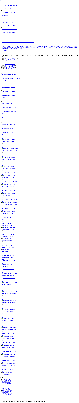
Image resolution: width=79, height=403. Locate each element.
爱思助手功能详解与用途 (6, 392)
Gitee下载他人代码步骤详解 (6, 383)
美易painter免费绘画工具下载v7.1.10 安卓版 (9, 45)
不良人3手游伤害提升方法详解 (10, 64)
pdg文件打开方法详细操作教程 (10, 59)
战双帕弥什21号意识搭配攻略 (10, 67)
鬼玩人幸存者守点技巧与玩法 (10, 65)
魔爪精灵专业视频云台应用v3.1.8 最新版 (15, 48)
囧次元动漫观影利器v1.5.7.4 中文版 (72, 45)
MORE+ (4, 377)
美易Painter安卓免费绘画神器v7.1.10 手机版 (9, 46)
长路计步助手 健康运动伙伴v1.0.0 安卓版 (69, 46)
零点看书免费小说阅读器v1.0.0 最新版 (27, 47)
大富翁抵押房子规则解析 (9, 66)
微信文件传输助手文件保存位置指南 (8, 398)
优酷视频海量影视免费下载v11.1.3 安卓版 (64, 47)
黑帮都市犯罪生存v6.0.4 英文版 (29, 42)
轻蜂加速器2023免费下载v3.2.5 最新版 (48, 45)
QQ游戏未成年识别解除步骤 (6, 388)
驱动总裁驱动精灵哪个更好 (6, 380)
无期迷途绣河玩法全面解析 (6, 50)
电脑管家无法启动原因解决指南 (10, 60)
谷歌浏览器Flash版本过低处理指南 (7, 391)
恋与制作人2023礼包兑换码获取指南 (11, 58)
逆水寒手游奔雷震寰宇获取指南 (10, 68)
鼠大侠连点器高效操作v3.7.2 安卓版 (46, 46)
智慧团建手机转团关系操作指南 (7, 393)
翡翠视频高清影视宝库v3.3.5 (16, 47)
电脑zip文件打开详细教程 (6, 389)
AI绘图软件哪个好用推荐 (6, 382)
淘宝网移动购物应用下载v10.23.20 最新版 (23, 45)
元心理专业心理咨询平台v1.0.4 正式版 (51, 47)
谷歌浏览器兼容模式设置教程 (7, 390)
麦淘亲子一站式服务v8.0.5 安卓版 (57, 46)
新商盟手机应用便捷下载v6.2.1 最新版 (36, 45)
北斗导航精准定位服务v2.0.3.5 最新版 (22, 46)
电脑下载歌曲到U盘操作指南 (7, 379)
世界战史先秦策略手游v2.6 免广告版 (18, 42)
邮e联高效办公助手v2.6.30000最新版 (34, 46)
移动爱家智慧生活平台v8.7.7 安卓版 (39, 47)
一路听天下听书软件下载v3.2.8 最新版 (61, 45)
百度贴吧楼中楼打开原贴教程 (7, 387)
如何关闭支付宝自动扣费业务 (7, 381)
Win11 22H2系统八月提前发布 (7, 394)
